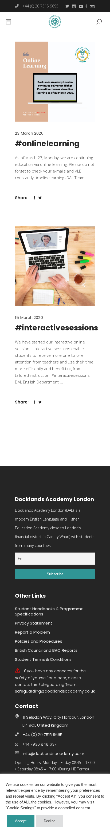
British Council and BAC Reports (46, 650)
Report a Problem (32, 632)
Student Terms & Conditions (43, 659)
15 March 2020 (29, 317)
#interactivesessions (56, 328)
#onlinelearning (47, 143)
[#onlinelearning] (55, 82)
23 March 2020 (29, 133)
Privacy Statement (33, 623)
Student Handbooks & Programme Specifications (49, 611)
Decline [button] (49, 821)
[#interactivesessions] (55, 266)
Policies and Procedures (38, 641)
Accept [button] (20, 821)
